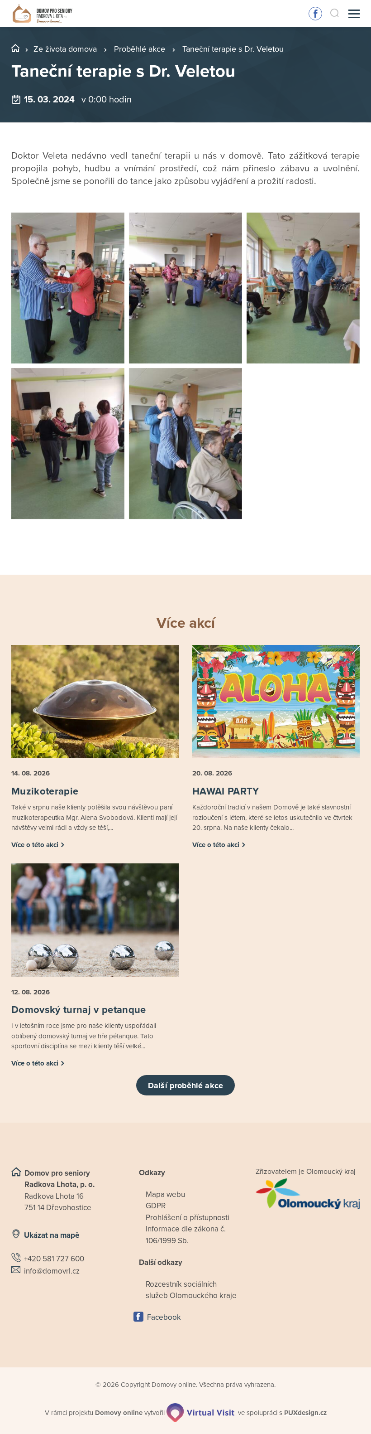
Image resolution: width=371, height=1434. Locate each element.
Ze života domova (65, 49)
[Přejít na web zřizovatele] (308, 1193)
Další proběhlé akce (185, 1085)
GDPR (156, 1206)
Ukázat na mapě (51, 1235)
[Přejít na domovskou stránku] (42, 14)
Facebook (315, 13)
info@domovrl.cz (52, 1271)
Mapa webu (165, 1194)
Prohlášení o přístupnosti (187, 1217)
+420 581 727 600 (54, 1259)
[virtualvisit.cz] (200, 1412)
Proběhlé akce (139, 49)
